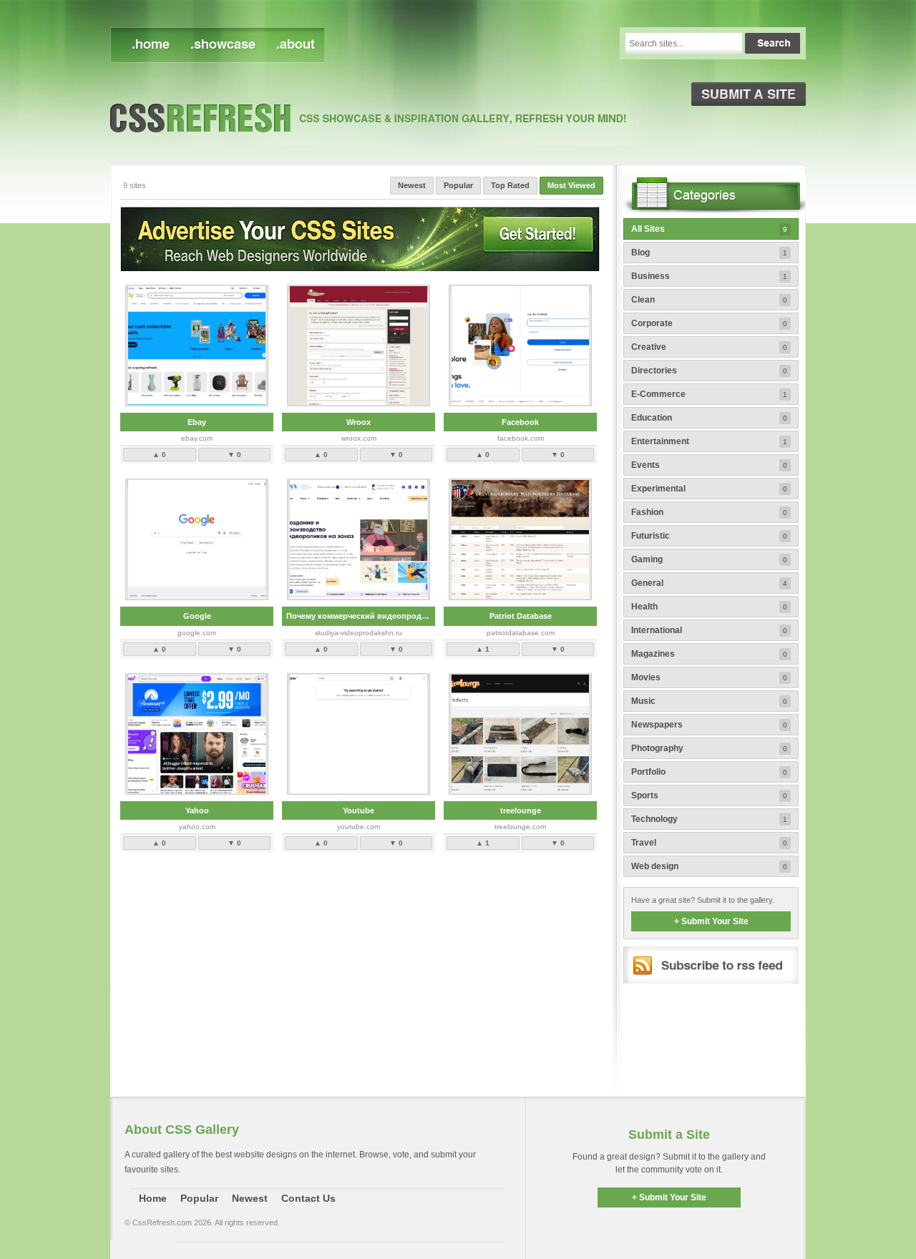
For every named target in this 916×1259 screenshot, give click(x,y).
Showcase (222, 45)
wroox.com (358, 438)
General (709, 583)
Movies (709, 677)
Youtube (358, 810)
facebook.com (520, 438)
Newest (145, 45)
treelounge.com (520, 827)
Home (153, 1198)
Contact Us (308, 1198)
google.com (196, 633)
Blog (709, 253)
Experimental (709, 489)
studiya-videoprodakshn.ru (358, 633)
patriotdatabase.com (521, 633)
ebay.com (197, 438)
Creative (709, 347)
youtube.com (358, 827)
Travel (709, 843)
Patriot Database (520, 616)
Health (709, 607)
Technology (709, 819)
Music (709, 701)
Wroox (358, 422)
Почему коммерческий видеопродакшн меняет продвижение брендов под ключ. (360, 616)
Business (709, 276)
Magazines (709, 654)
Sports (709, 795)
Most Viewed (571, 185)
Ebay (196, 422)
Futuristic (709, 536)
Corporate (709, 323)
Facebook (520, 422)
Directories (709, 371)
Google (197, 616)
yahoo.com (197, 827)
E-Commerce (709, 394)
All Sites (709, 229)
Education (709, 418)
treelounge (520, 810)
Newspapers (709, 725)
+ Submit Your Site (711, 921)
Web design (709, 866)
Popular (458, 185)
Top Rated (510, 185)
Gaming (709, 559)
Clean (709, 300)
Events (709, 465)
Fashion (709, 512)
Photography (709, 748)
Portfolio (709, 772)
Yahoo (197, 810)
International (709, 630)
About (294, 45)
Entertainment (709, 441)
